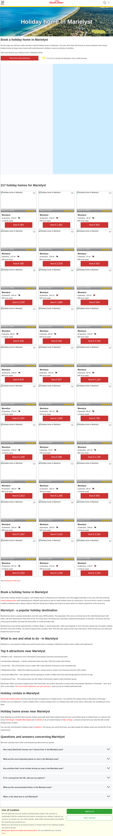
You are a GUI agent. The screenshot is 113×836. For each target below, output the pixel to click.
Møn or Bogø (67, 720)
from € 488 (56, 457)
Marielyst (38, 727)
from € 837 (56, 379)
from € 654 (94, 496)
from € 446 (18, 341)
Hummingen (10, 720)
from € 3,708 (94, 341)
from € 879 (18, 379)
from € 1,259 (56, 573)
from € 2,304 (94, 534)
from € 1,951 (56, 225)
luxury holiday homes (9, 601)
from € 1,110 (94, 379)
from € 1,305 (56, 496)
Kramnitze (38, 720)
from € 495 (18, 263)
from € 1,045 (19, 457)
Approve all (89, 811)
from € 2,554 (19, 573)
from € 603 (94, 225)
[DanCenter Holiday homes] (56, 3)
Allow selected (89, 818)
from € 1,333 (94, 573)
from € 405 (56, 341)
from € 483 (18, 225)
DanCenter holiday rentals (11, 699)
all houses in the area (12, 581)
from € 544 (94, 302)
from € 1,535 (19, 302)
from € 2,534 (56, 263)
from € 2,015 (56, 534)
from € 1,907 (19, 534)
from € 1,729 (94, 457)
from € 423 (94, 263)
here (3, 833)
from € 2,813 (19, 496)
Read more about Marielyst (20, 58)
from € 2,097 (19, 418)
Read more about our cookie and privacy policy (19, 830)
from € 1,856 (56, 418)
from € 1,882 (56, 302)
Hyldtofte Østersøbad (23, 720)
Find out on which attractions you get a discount (33, 686)
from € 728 (94, 418)
